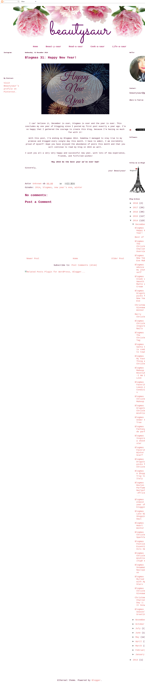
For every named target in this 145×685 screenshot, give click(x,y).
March (139, 646)
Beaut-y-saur (53, 46)
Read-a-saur (76, 46)
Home (35, 46)
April (139, 641)
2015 (136, 216)
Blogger (96, 680)
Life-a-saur (119, 46)
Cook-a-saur (98, 46)
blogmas (47, 187)
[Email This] (66, 184)
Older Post (117, 258)
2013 (136, 660)
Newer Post (33, 258)
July (138, 628)
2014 (37, 187)
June (138, 633)
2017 (136, 207)
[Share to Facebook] (72, 184)
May (138, 637)
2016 (136, 212)
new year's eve (63, 187)
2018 (136, 203)
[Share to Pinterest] (74, 184)
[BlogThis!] (68, 184)
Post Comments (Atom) (84, 265)
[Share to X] (70, 184)
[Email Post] (60, 183)
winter (78, 187)
